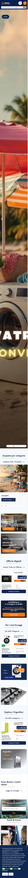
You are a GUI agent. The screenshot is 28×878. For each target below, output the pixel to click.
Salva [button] (11, 874)
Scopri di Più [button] (15, 866)
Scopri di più (7, 228)
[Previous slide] (1, 506)
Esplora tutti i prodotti (12, 461)
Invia (13, 813)
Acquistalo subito (9, 550)
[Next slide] (6, 506)
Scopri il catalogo (8, 759)
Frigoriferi (4, 496)
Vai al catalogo (8, 528)
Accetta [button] (5, 874)
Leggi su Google (12, 790)
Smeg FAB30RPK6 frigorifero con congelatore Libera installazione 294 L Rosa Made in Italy (19, 723)
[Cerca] (24, 7)
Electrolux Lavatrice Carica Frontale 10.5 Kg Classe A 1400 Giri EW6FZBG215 (19, 636)
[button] (3, 869)
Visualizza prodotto (13, 592)
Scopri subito (14, 614)
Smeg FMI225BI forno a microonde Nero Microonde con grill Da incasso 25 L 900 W (20, 572)
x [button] (26, 846)
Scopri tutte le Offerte (12, 567)
